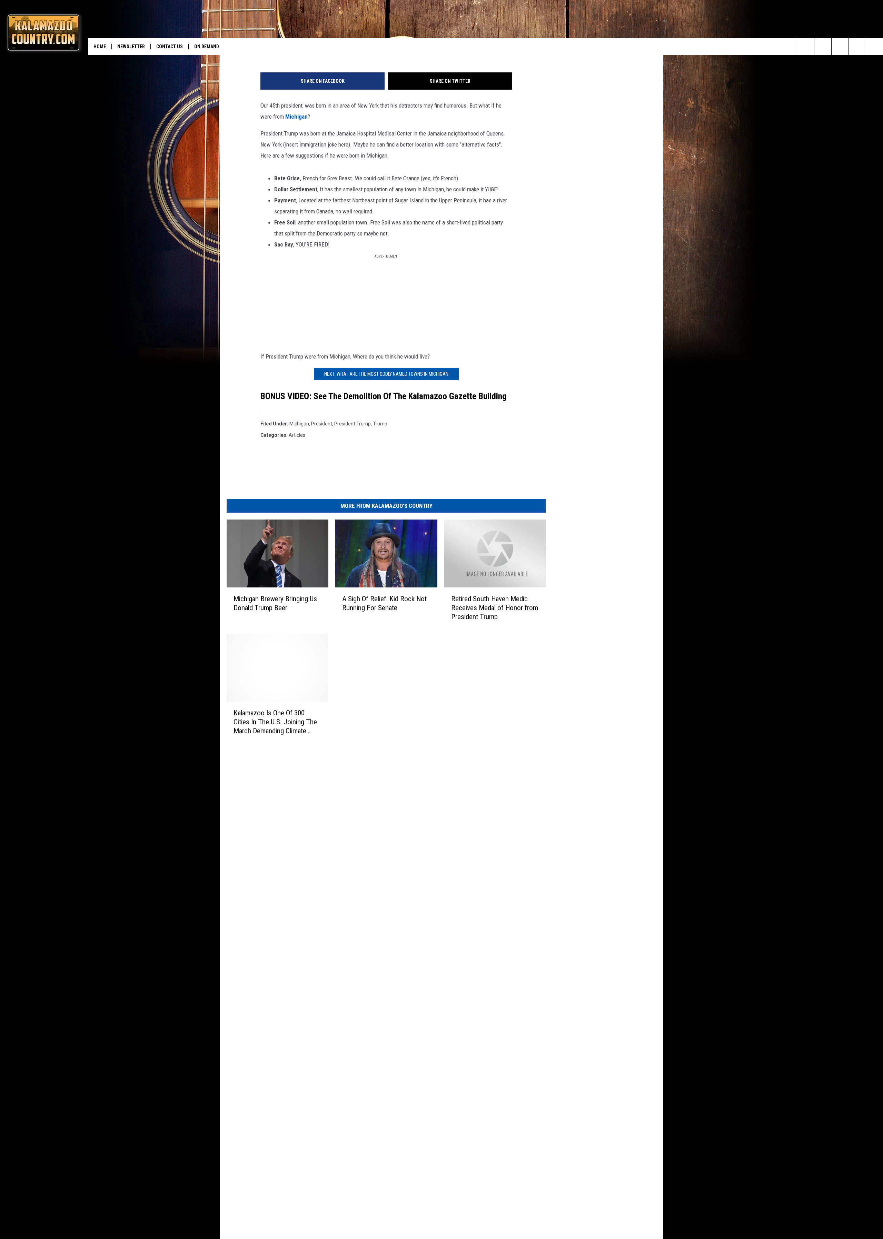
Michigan (296, 116)
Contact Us (169, 46)
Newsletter (131, 46)
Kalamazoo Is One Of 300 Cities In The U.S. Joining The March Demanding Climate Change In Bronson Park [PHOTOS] (275, 721)
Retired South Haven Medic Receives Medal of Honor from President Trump (494, 607)
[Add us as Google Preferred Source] (822, 46)
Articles (297, 435)
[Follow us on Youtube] (874, 46)
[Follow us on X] (857, 46)
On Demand (206, 46)
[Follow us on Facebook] (840, 46)
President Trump (352, 423)
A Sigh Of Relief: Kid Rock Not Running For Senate (384, 603)
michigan (299, 423)
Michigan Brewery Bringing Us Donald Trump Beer (275, 603)
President (321, 423)
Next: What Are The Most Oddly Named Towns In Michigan (386, 374)
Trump (380, 423)
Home (99, 46)
